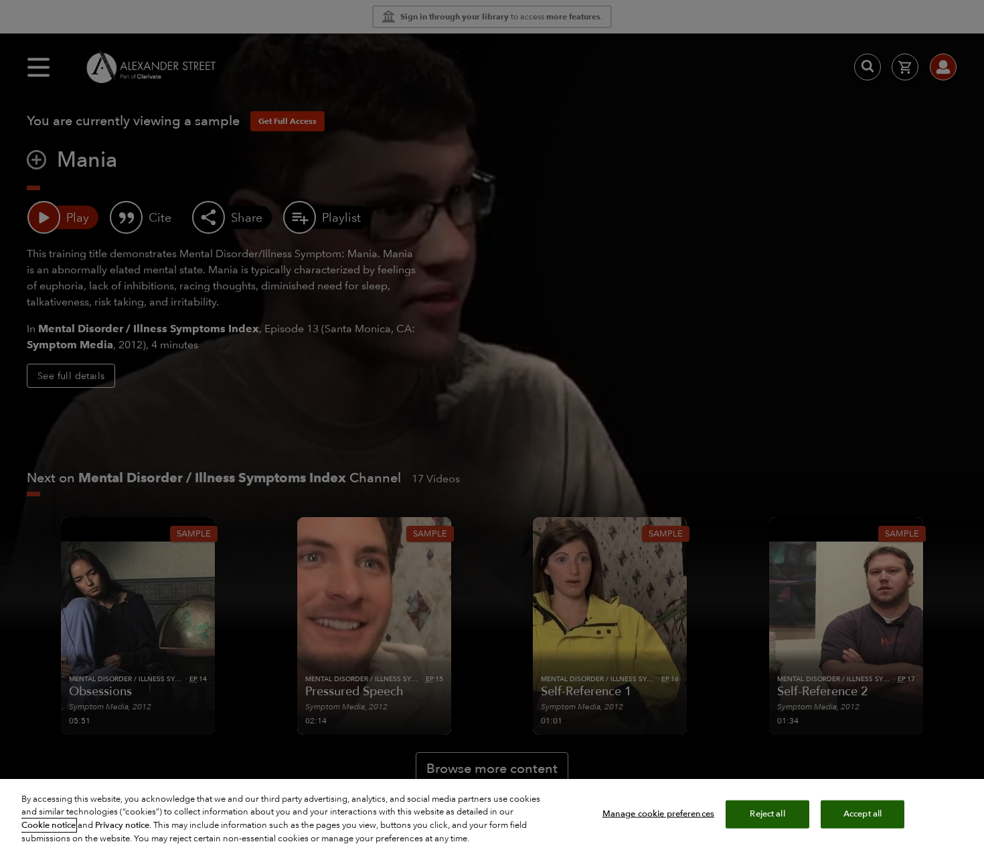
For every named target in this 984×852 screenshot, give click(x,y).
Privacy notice (122, 825)
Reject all (767, 814)
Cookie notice (48, 825)
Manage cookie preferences (658, 814)
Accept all (862, 814)
